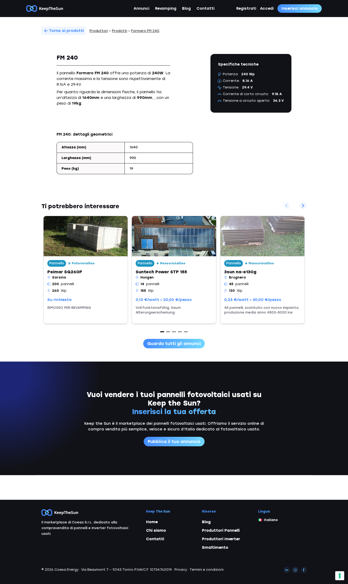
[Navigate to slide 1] (162, 332)
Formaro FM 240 (145, 31)
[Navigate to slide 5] (186, 332)
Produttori (98, 31)
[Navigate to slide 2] (168, 332)
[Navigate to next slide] (303, 205)
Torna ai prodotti (66, 30)
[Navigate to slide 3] (174, 332)
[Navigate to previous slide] (286, 205)
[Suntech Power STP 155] (174, 269)
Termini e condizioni (206, 570)
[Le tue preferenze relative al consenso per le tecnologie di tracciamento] (339, 575)
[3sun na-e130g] (262, 269)
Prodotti (119, 31)
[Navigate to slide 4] (180, 332)
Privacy (180, 570)
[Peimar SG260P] (86, 269)
